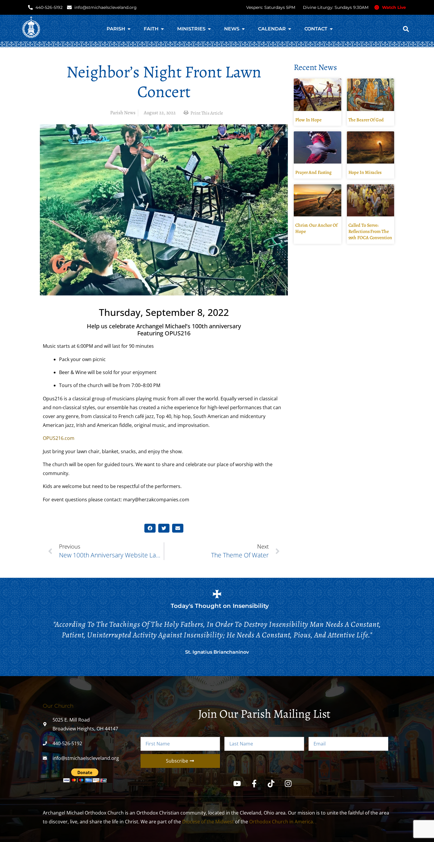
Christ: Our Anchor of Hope (316, 228)
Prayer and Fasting (313, 172)
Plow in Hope (308, 120)
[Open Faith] (162, 28)
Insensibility (251, 605)
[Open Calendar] (289, 28)
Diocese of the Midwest (208, 821)
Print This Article (206, 113)
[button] (406, 29)
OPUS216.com (58, 438)
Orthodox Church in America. (281, 821)
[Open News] (243, 28)
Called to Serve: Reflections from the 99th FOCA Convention (370, 231)
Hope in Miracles (364, 172)
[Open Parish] (129, 28)
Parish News (123, 112)
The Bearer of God (366, 120)
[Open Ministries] (209, 28)
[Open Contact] (331, 28)
